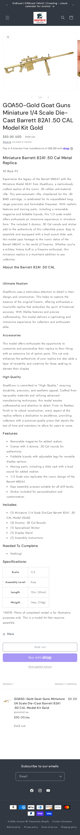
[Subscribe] (60, 776)
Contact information (62, 821)
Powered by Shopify (39, 821)
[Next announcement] (73, 5)
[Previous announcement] (7, 5)
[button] (7, 18)
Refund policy (13, 827)
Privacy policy (31, 827)
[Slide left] (32, 97)
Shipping (7, 142)
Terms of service (49, 827)
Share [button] (10, 634)
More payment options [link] (40, 666)
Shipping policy (69, 827)
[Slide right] (48, 97)
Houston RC (22, 821)
